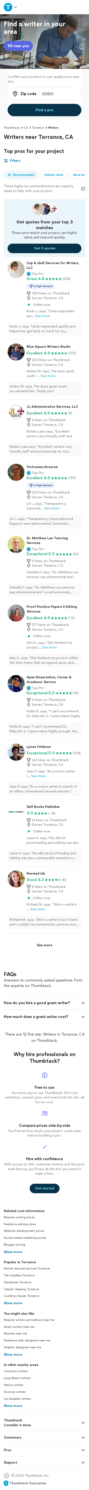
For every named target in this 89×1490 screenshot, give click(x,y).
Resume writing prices (19, 1217)
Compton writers (16, 1371)
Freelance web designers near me (27, 1340)
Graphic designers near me (22, 1347)
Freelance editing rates (20, 1224)
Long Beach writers (17, 1378)
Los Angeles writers (17, 1398)
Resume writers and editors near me (29, 1320)
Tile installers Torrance (19, 1275)
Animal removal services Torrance (27, 1268)
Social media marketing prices (25, 1237)
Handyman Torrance (17, 1282)
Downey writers (15, 1392)
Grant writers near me (19, 1327)
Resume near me (15, 1333)
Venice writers (13, 1385)
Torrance (38, 127)
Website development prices (24, 1231)
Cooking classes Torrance (21, 1296)
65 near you (18, 46)
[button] (35, 274)
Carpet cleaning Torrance (21, 1289)
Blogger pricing (14, 1244)
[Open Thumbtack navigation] (10, 7)
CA (26, 127)
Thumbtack (11, 127)
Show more (13, 1252)
